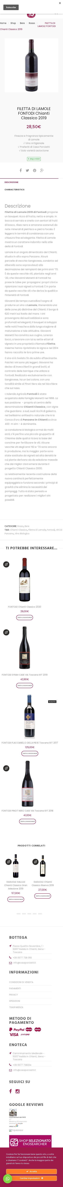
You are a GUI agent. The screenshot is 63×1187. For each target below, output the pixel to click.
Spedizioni (14, 1001)
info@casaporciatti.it (24, 963)
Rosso (32, 23)
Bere (22, 23)
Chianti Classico (18, 529)
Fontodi (51, 529)
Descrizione (11, 182)
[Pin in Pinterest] (34, 171)
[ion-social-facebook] (10, 1091)
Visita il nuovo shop (24, 617)
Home (3, 23)
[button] (7, 1178)
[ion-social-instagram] (18, 1091)
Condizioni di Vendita (21, 982)
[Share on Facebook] (21, 171)
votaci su (12, 1126)
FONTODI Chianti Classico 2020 (24, 606)
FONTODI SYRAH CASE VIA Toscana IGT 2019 (25, 674)
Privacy (13, 994)
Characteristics (14, 189)
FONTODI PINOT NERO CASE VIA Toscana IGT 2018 (27, 810)
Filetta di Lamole (37, 529)
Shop (13, 23)
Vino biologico (22, 533)
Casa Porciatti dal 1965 (17, 1117)
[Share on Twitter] (27, 171)
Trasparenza (16, 1007)
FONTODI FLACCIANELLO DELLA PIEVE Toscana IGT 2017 (30, 742)
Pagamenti (15, 988)
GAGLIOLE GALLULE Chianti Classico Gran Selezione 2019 (15, 885)
